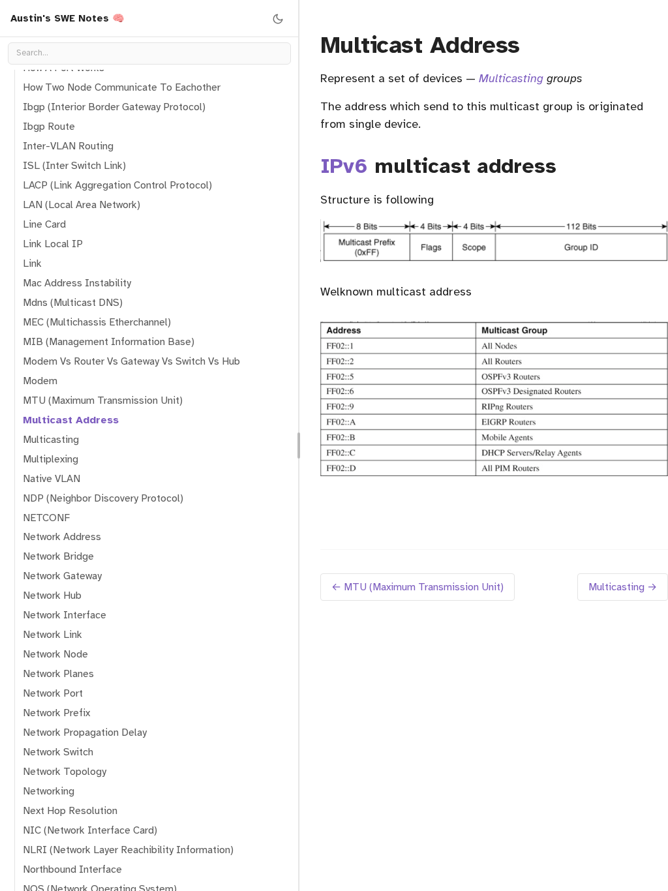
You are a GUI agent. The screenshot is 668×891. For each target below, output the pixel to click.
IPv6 (344, 166)
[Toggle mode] (277, 18)
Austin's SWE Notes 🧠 (67, 18)
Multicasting (511, 78)
